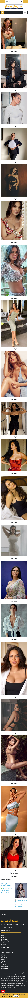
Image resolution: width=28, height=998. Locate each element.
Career (3, 942)
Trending (3, 961)
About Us (3, 937)
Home (2, 935)
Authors (3, 944)
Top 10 (3, 956)
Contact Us (4, 939)
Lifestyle (3, 964)
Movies (3, 959)
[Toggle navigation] (25, 12)
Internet (3, 954)
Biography (4, 957)
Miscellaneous (5, 966)
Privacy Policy (5, 941)
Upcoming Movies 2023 (7, 952)
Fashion (3, 963)
